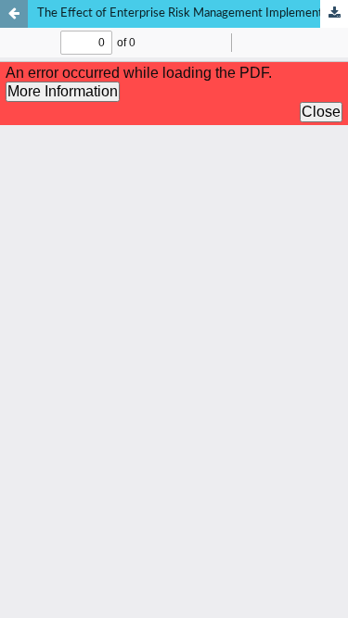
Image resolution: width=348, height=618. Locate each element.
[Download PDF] (334, 14)
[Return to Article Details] (14, 14)
